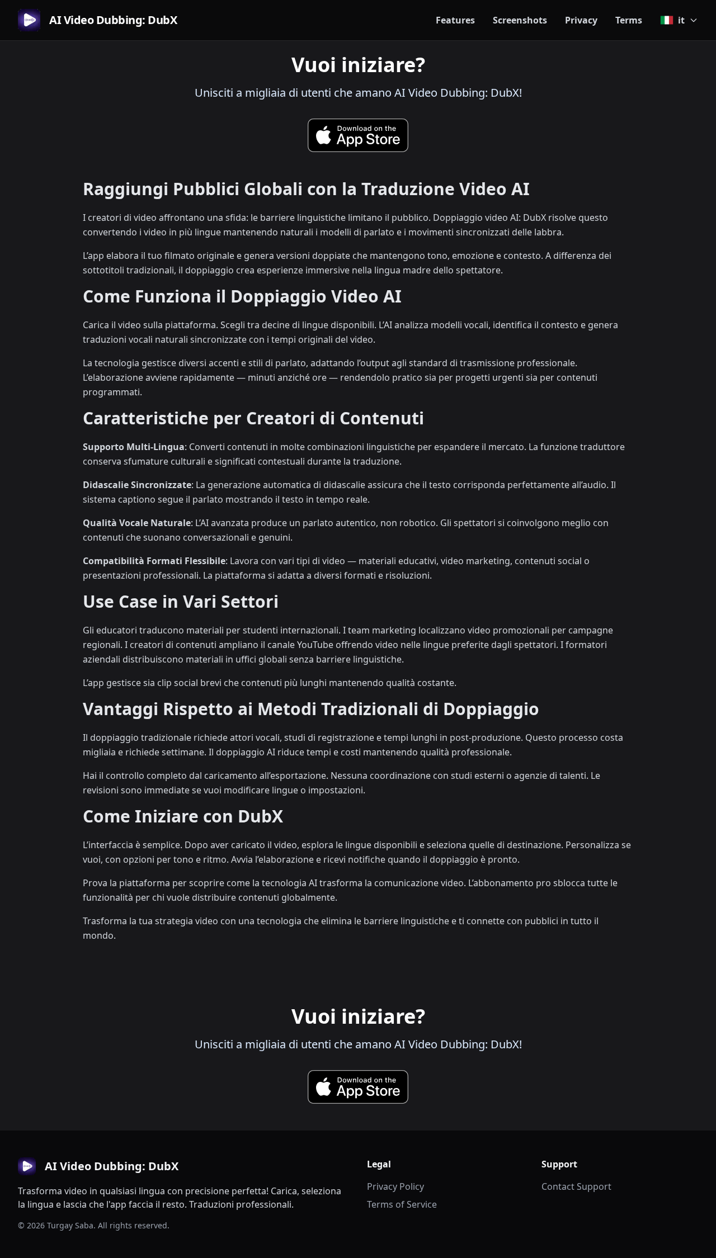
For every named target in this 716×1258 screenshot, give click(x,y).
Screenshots (520, 20)
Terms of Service (402, 1204)
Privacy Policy (395, 1186)
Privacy (581, 20)
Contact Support (576, 1186)
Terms (628, 20)
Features (455, 20)
